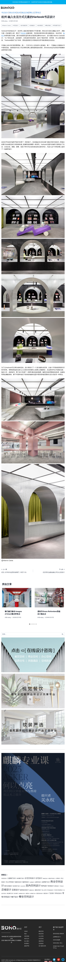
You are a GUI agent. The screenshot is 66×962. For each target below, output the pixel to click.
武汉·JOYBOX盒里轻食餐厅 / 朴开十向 (13, 571)
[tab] (29, 624)
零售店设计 (58, 893)
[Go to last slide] (4, 605)
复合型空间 (23, 886)
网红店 (32, 13)
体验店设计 (45, 878)
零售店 (38, 13)
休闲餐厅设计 (20, 878)
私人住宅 (44, 890)
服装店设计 (38, 890)
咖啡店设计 (18, 882)
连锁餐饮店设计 (22, 893)
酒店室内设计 (39, 893)
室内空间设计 (33, 885)
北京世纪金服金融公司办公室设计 (54, 571)
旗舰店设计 (31, 890)
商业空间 (12, 13)
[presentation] (16, 597)
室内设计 (44, 886)
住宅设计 (38, 878)
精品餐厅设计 (10, 893)
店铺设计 (32, 25)
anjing (5, 21)
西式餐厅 (16, 893)
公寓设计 (58, 878)
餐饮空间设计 (26, 896)
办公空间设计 (10, 882)
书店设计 (5, 13)
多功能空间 (24, 25)
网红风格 (48, 25)
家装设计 (56, 886)
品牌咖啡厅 (32, 882)
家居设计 (51, 886)
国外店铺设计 (8, 886)
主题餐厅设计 (11, 878)
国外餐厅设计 (16, 886)
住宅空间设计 (30, 878)
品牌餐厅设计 (46, 882)
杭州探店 (40, 25)
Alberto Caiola (6, 25)
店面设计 (16, 890)
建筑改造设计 (24, 890)
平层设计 (62, 886)
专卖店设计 (4, 878)
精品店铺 (25, 13)
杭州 (19, 13)
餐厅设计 (14, 897)
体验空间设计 (51, 878)
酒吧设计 (28, 893)
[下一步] (61, 605)
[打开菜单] (59, 8)
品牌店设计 (38, 882)
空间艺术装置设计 (58, 890)
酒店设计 (45, 893)
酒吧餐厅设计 (33, 893)
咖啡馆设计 (25, 882)
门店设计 (52, 893)
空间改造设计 (50, 890)
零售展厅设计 (57, 25)
